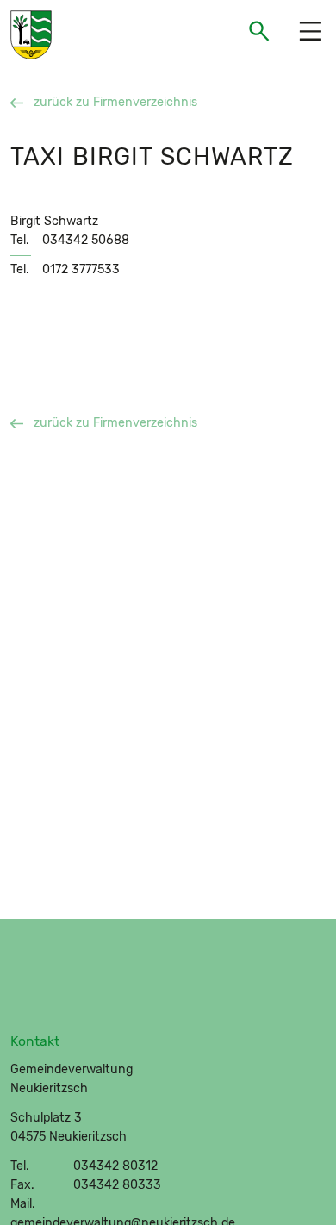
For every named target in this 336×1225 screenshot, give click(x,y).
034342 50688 (85, 240)
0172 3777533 (81, 269)
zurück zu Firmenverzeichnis (115, 102)
